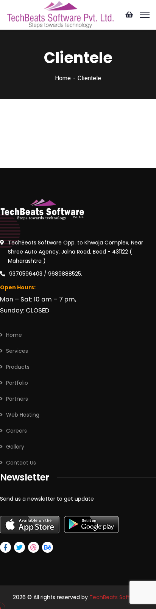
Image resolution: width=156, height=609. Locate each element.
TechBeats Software (116, 597)
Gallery (15, 446)
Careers (16, 431)
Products (18, 367)
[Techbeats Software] (60, 13)
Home (63, 78)
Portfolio (17, 383)
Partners (17, 399)
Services (17, 351)
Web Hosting (22, 415)
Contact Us (21, 462)
